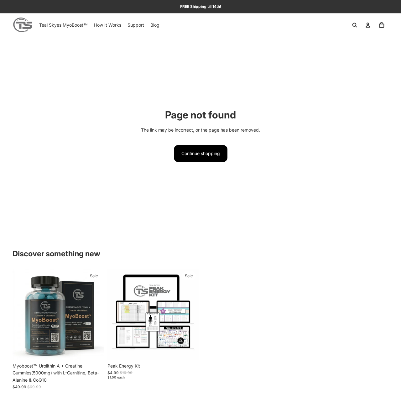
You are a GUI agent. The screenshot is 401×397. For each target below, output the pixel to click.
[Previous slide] (22, 314)
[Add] (94, 350)
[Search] (355, 25)
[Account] (368, 25)
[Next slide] (94, 314)
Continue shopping (200, 153)
